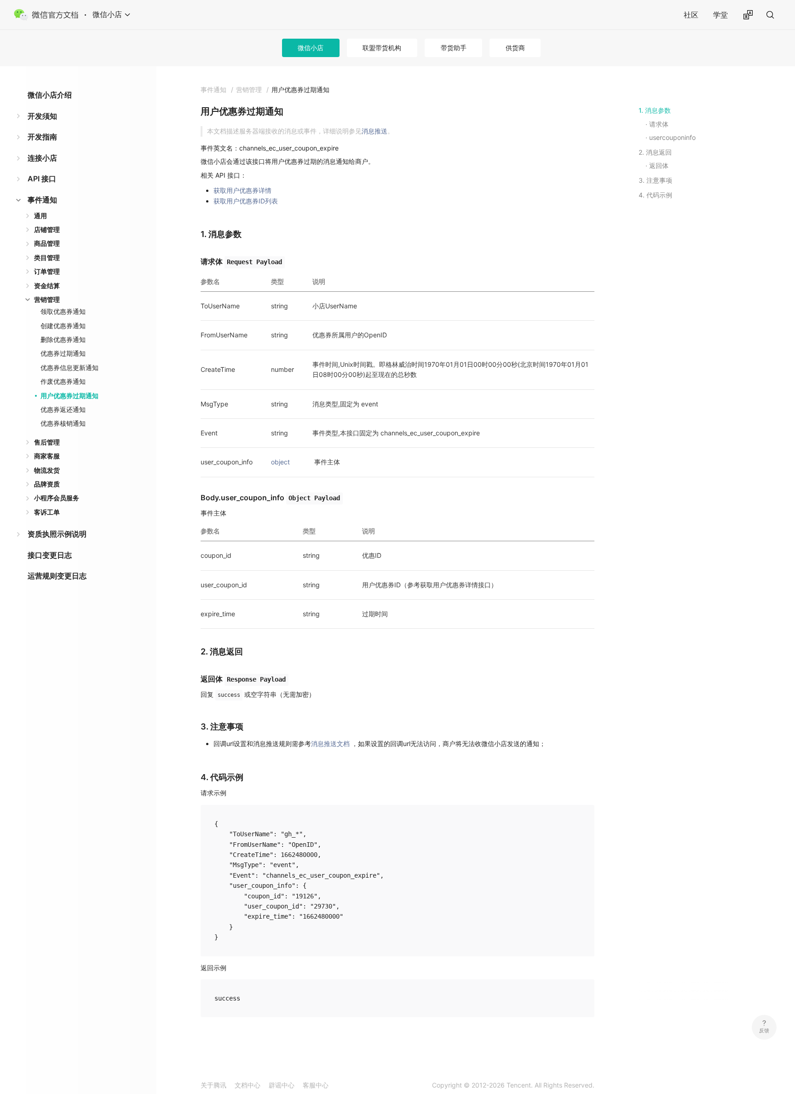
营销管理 (47, 299)
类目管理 (47, 257)
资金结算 (47, 285)
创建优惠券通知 (63, 326)
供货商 (515, 48)
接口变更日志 (50, 555)
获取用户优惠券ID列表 (245, 201)
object (280, 462)
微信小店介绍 (50, 94)
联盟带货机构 (382, 48)
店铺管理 (47, 229)
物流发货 (47, 470)
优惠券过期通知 (63, 353)
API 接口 (42, 178)
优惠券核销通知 (63, 423)
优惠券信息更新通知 (69, 367)
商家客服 (47, 456)
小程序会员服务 (56, 498)
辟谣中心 (281, 1085)
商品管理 (47, 243)
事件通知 (42, 199)
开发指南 (42, 136)
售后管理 (47, 442)
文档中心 (247, 1085)
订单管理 (47, 271)
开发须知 (42, 116)
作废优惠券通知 (63, 381)
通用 (40, 216)
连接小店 (42, 157)
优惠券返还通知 (63, 409)
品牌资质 (47, 484)
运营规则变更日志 (57, 575)
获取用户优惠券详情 (242, 190)
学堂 (720, 14)
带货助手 (454, 48)
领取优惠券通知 (63, 311)
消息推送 (374, 131)
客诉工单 (47, 512)
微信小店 (310, 48)
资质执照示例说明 (57, 533)
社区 (691, 14)
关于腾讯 (213, 1085)
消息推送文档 (330, 743)
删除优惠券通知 (63, 339)
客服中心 (315, 1085)
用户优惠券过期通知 (69, 395)
